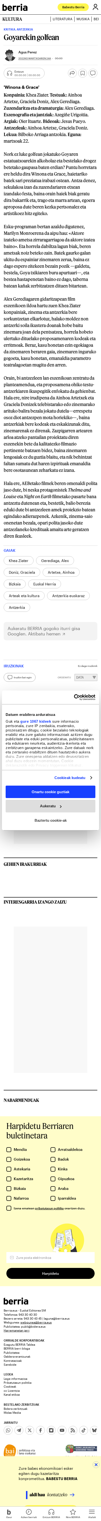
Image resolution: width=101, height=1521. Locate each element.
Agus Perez (27, 52)
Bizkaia (15, 584)
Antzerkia (17, 607)
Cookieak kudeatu (70, 778)
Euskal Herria (44, 584)
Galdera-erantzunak (17, 1356)
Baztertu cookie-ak (51, 820)
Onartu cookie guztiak (50, 792)
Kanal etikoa (12, 1394)
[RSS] (73, 1430)
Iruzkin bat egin (23, 677)
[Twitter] (29, 1430)
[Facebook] (40, 1430)
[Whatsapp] (8, 1430)
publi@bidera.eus (33, 1326)
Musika (82, 19)
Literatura (62, 19)
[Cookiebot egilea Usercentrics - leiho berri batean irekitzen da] (73, 697)
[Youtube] (62, 1430)
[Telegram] (19, 1430)
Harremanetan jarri (16, 1330)
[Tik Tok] (83, 1430)
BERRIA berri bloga (17, 1348)
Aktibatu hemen (44, 633)
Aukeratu (48, 806)
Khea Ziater (18, 560)
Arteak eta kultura (24, 595)
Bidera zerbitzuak (15, 1408)
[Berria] (16, 1303)
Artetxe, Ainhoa (61, 572)
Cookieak (10, 1386)
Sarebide (10, 1364)
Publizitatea (11, 1352)
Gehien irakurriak (25, 864)
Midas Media (12, 1412)
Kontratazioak (13, 1360)
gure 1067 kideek (35, 721)
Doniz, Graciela (22, 572)
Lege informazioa (15, 1378)
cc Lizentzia (12, 1390)
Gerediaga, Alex (55, 560)
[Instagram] (51, 1430)
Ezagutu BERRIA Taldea (19, 1344)
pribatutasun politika (49, 1208)
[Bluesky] (94, 1430)
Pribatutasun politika (17, 1382)
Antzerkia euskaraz (68, 595)
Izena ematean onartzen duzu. (49, 1208)
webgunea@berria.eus (36, 1322)
